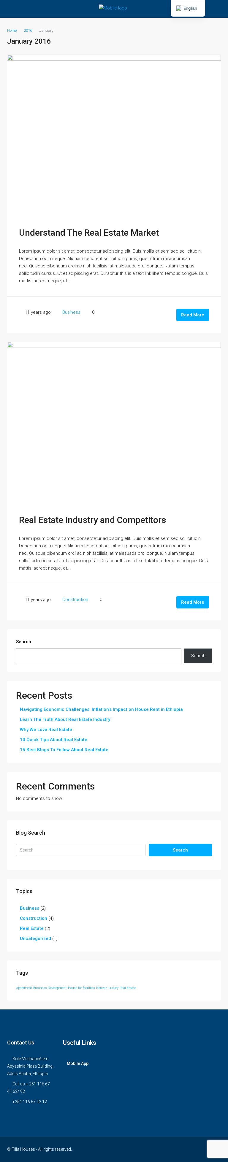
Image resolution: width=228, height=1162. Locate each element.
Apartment (24, 988)
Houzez (101, 988)
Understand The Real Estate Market (89, 232)
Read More (192, 315)
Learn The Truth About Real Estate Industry (65, 719)
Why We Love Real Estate (46, 729)
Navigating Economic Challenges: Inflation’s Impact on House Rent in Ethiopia (101, 709)
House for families (81, 988)
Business (71, 312)
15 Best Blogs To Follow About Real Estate (64, 749)
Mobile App (77, 1063)
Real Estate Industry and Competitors (92, 520)
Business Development (50, 988)
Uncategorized (35, 938)
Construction (75, 599)
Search (23, 641)
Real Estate (32, 928)
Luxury (113, 988)
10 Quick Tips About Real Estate (53, 739)
